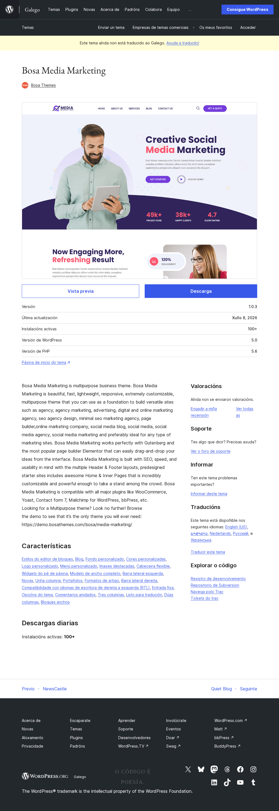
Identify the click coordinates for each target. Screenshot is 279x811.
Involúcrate (176, 720)
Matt (220, 729)
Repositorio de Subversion (215, 585)
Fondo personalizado (105, 559)
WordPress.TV (133, 746)
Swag (173, 746)
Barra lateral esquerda (143, 573)
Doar (173, 737)
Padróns (77, 746)
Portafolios (73, 580)
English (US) (236, 527)
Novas (27, 580)
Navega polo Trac (207, 591)
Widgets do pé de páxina (45, 573)
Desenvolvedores (134, 737)
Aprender (126, 720)
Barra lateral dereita (139, 580)
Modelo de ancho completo (95, 573)
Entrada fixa (163, 587)
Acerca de (31, 720)
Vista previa (81, 291)
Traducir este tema (208, 552)
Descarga (201, 291)
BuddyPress (227, 746)
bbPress (224, 737)
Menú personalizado (78, 566)
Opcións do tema (37, 594)
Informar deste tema (209, 493)
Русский (240, 533)
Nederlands (220, 533)
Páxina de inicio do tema (44, 362)
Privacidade (32, 746)
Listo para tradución (144, 594)
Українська (201, 540)
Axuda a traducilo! (182, 43)
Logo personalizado (40, 566)
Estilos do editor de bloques (47, 559)
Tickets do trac (205, 598)
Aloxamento (32, 737)
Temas (28, 27)
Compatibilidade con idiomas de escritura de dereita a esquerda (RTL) (86, 587)
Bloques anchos (55, 602)
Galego (80, 777)
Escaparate (80, 720)
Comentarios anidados (75, 594)
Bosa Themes (43, 85)
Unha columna (48, 580)
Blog (79, 559)
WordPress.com (230, 720)
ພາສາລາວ (199, 533)
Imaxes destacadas (116, 566)
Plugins (76, 737)
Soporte (125, 729)
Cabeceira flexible (153, 566)
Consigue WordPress (247, 9)
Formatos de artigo (102, 580)
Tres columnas (111, 594)
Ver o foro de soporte (211, 451)
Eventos (173, 729)
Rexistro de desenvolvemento (218, 578)
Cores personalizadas (146, 559)
